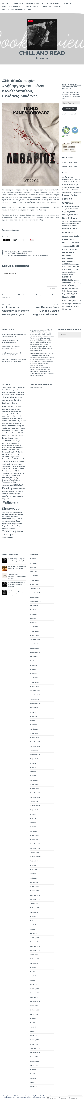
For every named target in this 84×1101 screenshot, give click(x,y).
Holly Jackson (21, 421)
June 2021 (33, 818)
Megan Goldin (17, 445)
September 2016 (35, 1061)
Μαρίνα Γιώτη (6, 526)
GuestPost (13, 418)
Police (63, 223)
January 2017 (34, 1044)
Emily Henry (13, 414)
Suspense (66, 243)
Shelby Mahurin (12, 464)
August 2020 (34, 861)
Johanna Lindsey (14, 425)
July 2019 (33, 916)
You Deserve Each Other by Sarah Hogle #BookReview (45, 309)
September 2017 (35, 1010)
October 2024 (34, 648)
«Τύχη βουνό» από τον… (15, 582)
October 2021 (34, 801)
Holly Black (12, 421)
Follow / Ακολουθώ (69, 109)
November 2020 (35, 848)
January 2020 (34, 891)
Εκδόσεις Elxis (67, 267)
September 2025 (35, 601)
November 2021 (35, 797)
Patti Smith (15, 449)
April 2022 (33, 776)
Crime (74, 190)
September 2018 (35, 959)
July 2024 (33, 661)
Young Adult (68, 253)
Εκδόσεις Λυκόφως (27, 255)
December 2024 (35, 639)
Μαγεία (64, 294)
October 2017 (34, 1006)
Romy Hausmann (15, 457)
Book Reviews (17, 4)
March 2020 (34, 882)
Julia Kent (11, 428)
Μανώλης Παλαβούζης (11, 519)
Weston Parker (19, 473)
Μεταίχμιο (72, 293)
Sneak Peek (68, 239)
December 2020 (35, 844)
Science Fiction (67, 236)
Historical (66, 206)
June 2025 (33, 614)
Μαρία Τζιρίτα (17, 524)
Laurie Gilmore (12, 435)
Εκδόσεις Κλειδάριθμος (68, 272)
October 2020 (34, 852)
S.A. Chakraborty (19, 459)
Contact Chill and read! (12, 9)
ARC (72, 177)
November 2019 (35, 899)
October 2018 (34, 954)
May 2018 (33, 976)
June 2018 (33, 972)
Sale (75, 233)
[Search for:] (69, 335)
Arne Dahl (12, 392)
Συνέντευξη (9, 531)
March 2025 (34, 627)
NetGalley (65, 215)
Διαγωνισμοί (68, 258)
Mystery (71, 211)
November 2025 (35, 593)
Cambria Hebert (7, 400)
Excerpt (66, 195)
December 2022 (35, 742)
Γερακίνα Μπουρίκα (19, 488)
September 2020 (35, 857)
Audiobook (65, 179)
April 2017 (33, 1031)
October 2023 (34, 699)
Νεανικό (79, 301)
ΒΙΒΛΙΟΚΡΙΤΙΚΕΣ (32, 4)
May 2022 (33, 771)
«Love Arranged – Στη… (15, 559)
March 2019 (33, 933)
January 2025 (34, 635)
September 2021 (35, 805)
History (74, 206)
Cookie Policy (41, 1097)
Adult (67, 177)
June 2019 (33, 920)
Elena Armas (13, 411)
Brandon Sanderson (12, 397)
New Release (70, 218)
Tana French (10, 471)
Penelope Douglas (8, 452)
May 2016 (33, 1078)
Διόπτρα (66, 264)
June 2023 (33, 716)
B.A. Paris (5, 394)
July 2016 (33, 1069)
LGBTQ (79, 206)
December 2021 (35, 793)
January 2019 (34, 942)
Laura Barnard (13, 433)
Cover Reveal (67, 190)
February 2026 (34, 580)
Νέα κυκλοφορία (41, 255)
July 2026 (33, 559)
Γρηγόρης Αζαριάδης (9, 491)
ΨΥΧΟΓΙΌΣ (76, 306)
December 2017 (35, 997)
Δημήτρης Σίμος (9, 496)
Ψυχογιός (66, 309)
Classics (78, 182)
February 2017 (34, 1040)
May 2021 (33, 823)
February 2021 (34, 835)
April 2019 (33, 929)
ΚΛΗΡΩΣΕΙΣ (46, 7)
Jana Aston (13, 423)
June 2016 (33, 1074)
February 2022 (34, 784)
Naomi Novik (7, 450)
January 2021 (34, 840)
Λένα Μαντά (14, 516)
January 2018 (34, 993)
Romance (67, 232)
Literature (74, 209)
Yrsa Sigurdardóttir (9, 475)
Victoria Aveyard (7, 473)
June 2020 (33, 869)
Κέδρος (74, 291)
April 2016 (33, 1082)
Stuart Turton (11, 466)
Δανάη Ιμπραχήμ (15, 494)
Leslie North (14, 438)
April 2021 (33, 827)
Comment (52, 288)
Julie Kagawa (20, 428)
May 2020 (33, 874)
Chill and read (42, 53)
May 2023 (33, 720)
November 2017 (35, 1001)
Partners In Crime (76, 221)
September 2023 (35, 703)
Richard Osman (7, 454)
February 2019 (34, 937)
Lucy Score (19, 441)
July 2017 (33, 1018)
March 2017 (33, 1035)
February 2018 (34, 989)
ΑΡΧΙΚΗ (5, 4)
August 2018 (34, 963)
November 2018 (35, 950)
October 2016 (34, 1057)
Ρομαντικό (77, 304)
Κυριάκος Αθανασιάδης (9, 514)
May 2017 (33, 1027)
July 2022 (33, 763)
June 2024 (33, 665)
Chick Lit (72, 179)
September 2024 (35, 652)
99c (63, 177)
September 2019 (35, 908)
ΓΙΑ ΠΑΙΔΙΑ (66, 4)
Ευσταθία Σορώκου (16, 512)
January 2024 (34, 686)
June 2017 (33, 1023)
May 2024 (33, 669)
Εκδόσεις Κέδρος (75, 270)
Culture (79, 190)
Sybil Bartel (6, 468)
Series (77, 236)
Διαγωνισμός (68, 261)
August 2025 (34, 605)
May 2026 (33, 567)
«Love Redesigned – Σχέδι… (16, 561)
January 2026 (34, 584)
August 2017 (34, 1014)
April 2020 (33, 878)
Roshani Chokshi (7, 459)
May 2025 (33, 618)
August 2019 (34, 912)
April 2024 (33, 674)
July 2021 (33, 814)
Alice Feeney (10, 390)
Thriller (74, 243)
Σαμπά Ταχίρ (16, 526)
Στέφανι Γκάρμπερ (8, 528)
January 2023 (34, 737)
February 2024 (34, 682)
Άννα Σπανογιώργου (11, 477)
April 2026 (33, 571)
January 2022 (34, 788)
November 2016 (35, 1052)
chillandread (26, 251)
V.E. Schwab (19, 471)
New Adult (73, 215)
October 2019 (34, 903)
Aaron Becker (6, 387)
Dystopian (65, 192)
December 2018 (35, 946)
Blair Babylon (20, 394)
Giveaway (67, 202)
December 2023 (35, 691)
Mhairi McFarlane (8, 447)
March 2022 (33, 780)
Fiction (7, 255)
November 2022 (35, 746)
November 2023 (35, 695)
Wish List (58, 7)
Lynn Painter (6, 443)
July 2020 (33, 865)
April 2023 (33, 725)
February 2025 (34, 631)
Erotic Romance (77, 192)
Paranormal (66, 221)
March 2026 (34, 576)
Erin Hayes (13, 416)
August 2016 (34, 1065)
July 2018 (33, 967)
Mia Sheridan (18, 447)
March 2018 (33, 984)
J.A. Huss (5, 423)
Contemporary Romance (70, 187)
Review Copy (70, 228)
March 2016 (33, 1086)
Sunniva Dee (21, 466)
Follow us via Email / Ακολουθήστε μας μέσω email (71, 87)
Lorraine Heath (8, 441)
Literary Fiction (66, 209)
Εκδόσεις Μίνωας (68, 274)
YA (76, 249)
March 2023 (34, 729)
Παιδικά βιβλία (67, 304)
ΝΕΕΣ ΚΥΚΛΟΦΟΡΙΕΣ (50, 4)
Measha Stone (7, 445)
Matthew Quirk (16, 443)
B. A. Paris (20, 392)
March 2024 (34, 678)
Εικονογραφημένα (75, 264)
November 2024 (35, 644)
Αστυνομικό (15, 255)
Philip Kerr (20, 452)
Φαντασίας (66, 306)
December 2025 (35, 588)
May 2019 (33, 925)
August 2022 (34, 759)
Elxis (70, 192)
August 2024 (34, 656)
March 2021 (33, 831)
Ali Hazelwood (20, 390)
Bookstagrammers (10, 7)
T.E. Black (13, 468)
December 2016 (35, 1048)
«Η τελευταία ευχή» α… (15, 591)
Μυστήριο (66, 297)
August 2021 (34, 810)
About (30, 9)
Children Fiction (70, 182)
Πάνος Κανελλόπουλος (18, 253)
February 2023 (34, 733)
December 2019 (35, 895)
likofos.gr (15, 230)
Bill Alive (12, 394)
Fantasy (74, 195)
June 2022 (33, 767)
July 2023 (33, 712)
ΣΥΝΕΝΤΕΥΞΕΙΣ (30, 7)
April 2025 (33, 622)
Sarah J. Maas (9, 461)
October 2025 (34, 597)
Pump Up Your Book (71, 225)
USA (68, 246)
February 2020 (34, 886)
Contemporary (70, 184)
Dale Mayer (12, 409)
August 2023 (34, 708)
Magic (64, 212)
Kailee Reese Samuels (10, 430)
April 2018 (33, 980)
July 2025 (33, 610)
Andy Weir (5, 392)
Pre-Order (68, 223)
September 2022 (35, 754)
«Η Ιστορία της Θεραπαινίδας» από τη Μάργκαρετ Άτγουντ (15, 309)
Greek (6, 253)
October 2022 (34, 750)
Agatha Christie (17, 387)
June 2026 (33, 563)
